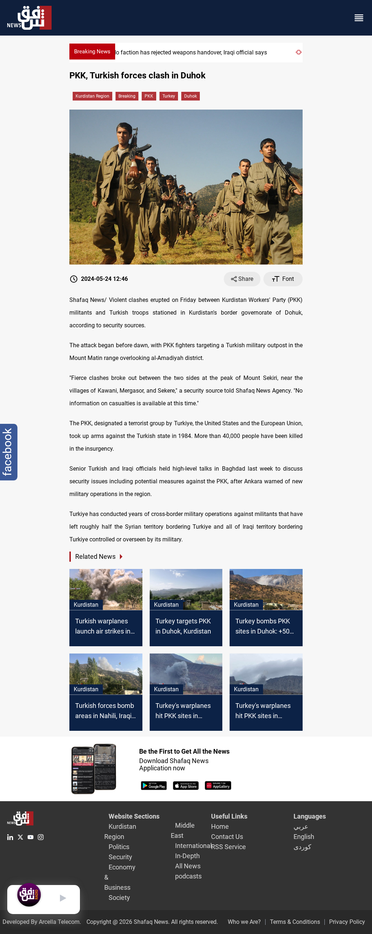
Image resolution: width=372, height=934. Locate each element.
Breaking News (92, 51)
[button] (297, 55)
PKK (149, 96)
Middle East (183, 830)
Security (120, 857)
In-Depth (187, 856)
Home (220, 826)
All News (188, 866)
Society (119, 897)
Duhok (190, 96)
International (193, 845)
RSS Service (228, 847)
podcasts (188, 876)
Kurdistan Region (92, 96)
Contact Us (227, 836)
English (304, 836)
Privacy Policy (347, 921)
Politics (119, 847)
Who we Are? (244, 921)
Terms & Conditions (295, 921)
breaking (127, 96)
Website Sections (134, 816)
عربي (301, 826)
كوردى (302, 847)
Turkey (168, 96)
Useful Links (229, 816)
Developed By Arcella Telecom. (42, 921)
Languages (310, 816)
